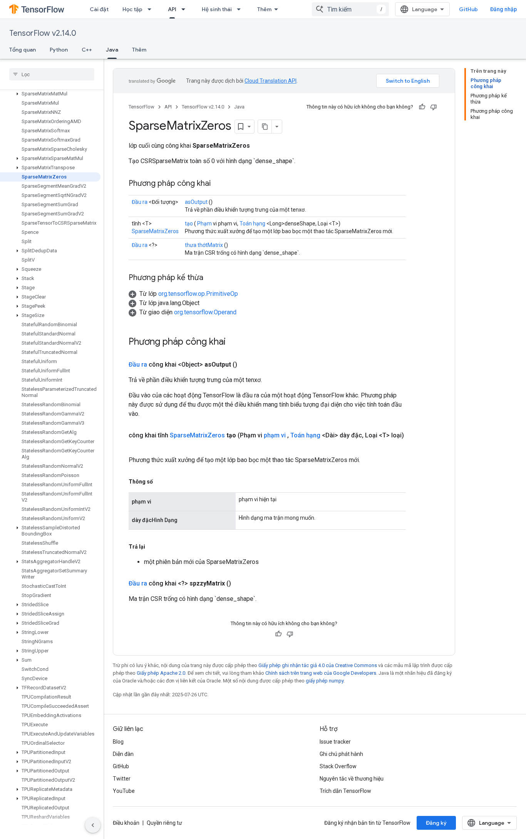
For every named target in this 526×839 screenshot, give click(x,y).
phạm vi (275, 435)
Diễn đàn (123, 754)
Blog (118, 742)
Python (59, 49)
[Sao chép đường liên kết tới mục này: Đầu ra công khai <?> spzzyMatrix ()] (240, 583)
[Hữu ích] (422, 107)
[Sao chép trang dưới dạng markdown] (265, 126)
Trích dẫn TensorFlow (345, 791)
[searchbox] (51, 74)
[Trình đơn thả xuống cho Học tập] (151, 9)
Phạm (204, 223)
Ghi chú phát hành (341, 754)
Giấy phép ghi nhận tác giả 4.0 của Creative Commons (317, 665)
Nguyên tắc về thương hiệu (352, 779)
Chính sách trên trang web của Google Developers (320, 673)
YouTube (124, 791)
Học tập (132, 9)
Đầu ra (139, 202)
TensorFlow (141, 107)
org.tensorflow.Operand (205, 312)
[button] (50, 93)
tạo (189, 223)
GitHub (468, 9)
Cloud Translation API (271, 81)
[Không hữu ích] (433, 107)
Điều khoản (126, 823)
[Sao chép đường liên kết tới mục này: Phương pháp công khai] (218, 183)
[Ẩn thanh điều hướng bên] (93, 825)
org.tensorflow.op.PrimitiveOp (198, 293)
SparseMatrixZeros (155, 231)
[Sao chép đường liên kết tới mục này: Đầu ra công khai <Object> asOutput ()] (246, 364)
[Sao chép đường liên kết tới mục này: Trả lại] (153, 546)
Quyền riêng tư (164, 823)
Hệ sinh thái (217, 9)
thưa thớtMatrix (204, 245)
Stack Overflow (338, 766)
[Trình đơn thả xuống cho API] (185, 9)
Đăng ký (436, 822)
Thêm (264, 9)
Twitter (122, 779)
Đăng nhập (503, 9)
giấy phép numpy (324, 681)
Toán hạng (252, 223)
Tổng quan (22, 49)
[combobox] (350, 9)
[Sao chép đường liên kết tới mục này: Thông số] (160, 481)
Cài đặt (99, 9)
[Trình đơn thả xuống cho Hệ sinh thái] (241, 9)
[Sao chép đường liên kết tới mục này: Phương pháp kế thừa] (211, 278)
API (172, 9)
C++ (87, 49)
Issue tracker (335, 742)
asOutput (196, 202)
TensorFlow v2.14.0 (42, 33)
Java (112, 49)
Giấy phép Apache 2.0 (161, 673)
